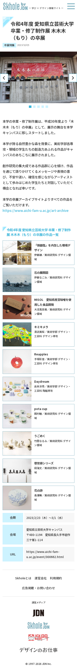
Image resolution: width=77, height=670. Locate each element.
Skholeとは (23, 578)
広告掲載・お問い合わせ (38, 588)
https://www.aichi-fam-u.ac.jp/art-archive (35, 210)
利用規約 (56, 578)
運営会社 (41, 578)
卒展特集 (9, 45)
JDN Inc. (47, 663)
